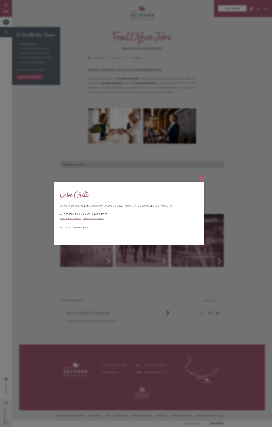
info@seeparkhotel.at (93, 218)
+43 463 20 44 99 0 (70, 218)
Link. (171, 205)
